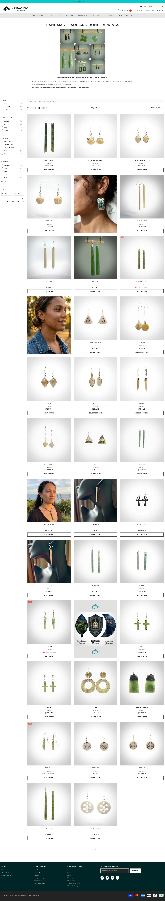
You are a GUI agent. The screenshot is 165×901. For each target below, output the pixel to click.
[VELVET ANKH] (142, 500)
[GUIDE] (142, 622)
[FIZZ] (95, 683)
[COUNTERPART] (49, 500)
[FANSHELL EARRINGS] (95, 136)
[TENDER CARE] (49, 257)
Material (6, 162)
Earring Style (7, 117)
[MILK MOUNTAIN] (142, 196)
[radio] (35, 108)
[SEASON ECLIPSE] (142, 257)
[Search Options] (162, 101)
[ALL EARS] (49, 804)
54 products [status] (95, 108)
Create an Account (158, 10)
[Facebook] (102, 878)
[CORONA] (142, 318)
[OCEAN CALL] (49, 561)
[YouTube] (112, 878)
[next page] (100, 849)
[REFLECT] (49, 196)
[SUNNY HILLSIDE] (49, 136)
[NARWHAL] (95, 500)
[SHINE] (49, 683)
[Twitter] (117, 878)
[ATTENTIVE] (95, 561)
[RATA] (95, 440)
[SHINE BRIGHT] (49, 440)
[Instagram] (107, 878)
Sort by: (156, 108)
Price (5, 190)
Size (4, 100)
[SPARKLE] (49, 379)
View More (4, 182)
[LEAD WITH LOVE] (142, 683)
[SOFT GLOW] (49, 743)
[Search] (156, 6)
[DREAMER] (95, 743)
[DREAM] (142, 561)
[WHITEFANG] (142, 379)
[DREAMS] (142, 743)
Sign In (148, 10)
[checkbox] (12, 104)
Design (5, 138)
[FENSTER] (95, 379)
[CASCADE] (95, 257)
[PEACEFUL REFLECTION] (142, 136)
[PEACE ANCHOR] (95, 318)
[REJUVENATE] (49, 622)
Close (163, 1)
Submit (135, 870)
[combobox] (154, 6)
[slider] (2, 199)
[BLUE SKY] (142, 440)
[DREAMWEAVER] (95, 804)
